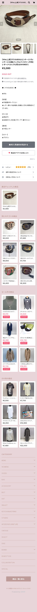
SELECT (5, 537)
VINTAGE (5, 531)
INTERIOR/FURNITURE (10, 524)
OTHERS (5, 518)
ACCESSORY (6, 486)
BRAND (4, 550)
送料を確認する (21, 78)
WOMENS (5, 467)
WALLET (5, 505)
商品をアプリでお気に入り (19, 153)
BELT (3, 492)
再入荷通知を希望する (19, 145)
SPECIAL (5, 569)
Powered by (16, 592)
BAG (3, 479)
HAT (3, 499)
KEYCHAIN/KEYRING (9, 511)
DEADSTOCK (6, 556)
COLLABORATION (8, 562)
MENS (4, 460)
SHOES (4, 473)
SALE (3, 543)
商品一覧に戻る (18, 579)
